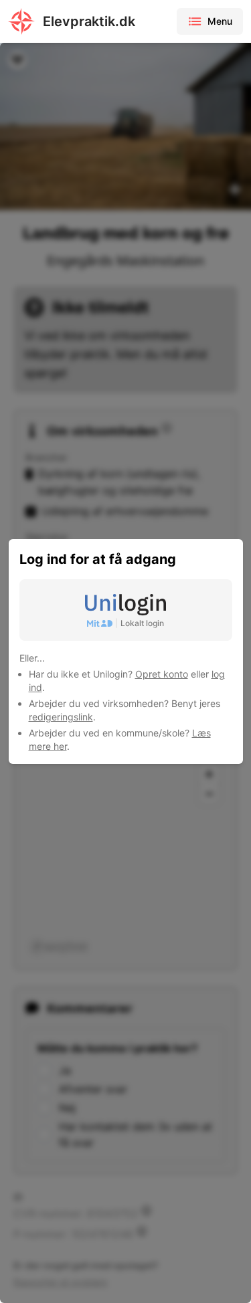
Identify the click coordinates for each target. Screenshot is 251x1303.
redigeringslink (61, 716)
